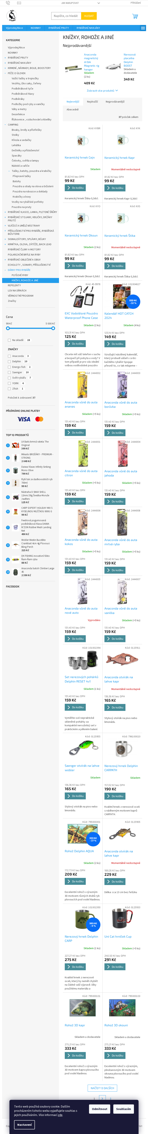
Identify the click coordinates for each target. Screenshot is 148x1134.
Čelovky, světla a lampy (25, 161)
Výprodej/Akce (16, 48)
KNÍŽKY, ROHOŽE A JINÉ (25, 280)
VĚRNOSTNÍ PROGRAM (20, 296)
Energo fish (21, 367)
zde (60, 1115)
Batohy (17, 181)
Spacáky (17, 156)
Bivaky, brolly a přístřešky (27, 130)
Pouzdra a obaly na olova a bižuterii (33, 186)
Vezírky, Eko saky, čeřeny (26, 83)
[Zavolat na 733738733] (11, 3)
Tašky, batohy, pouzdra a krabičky (31, 171)
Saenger (20, 372)
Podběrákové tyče (22, 89)
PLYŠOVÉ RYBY (20, 275)
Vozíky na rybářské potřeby (28, 202)
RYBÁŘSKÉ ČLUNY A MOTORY (24, 249)
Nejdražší (92, 102)
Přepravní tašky (22, 176)
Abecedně (73, 110)
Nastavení (24, 1125)
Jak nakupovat (70, 3)
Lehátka (16, 145)
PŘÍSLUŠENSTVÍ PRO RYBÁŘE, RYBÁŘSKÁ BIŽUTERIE (31, 232)
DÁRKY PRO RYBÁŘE (19, 270)
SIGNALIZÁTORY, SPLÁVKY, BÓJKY (27, 239)
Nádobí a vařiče (20, 166)
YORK (18, 383)
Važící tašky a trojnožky (25, 78)
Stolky (15, 135)
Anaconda (20, 356)
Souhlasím (123, 1109)
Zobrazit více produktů (100, 90)
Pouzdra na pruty (21, 207)
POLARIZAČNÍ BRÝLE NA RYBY (24, 255)
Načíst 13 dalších (102, 1088)
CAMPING (13, 125)
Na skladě (21, 340)
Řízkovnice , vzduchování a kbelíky (31, 120)
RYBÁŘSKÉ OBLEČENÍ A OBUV (24, 260)
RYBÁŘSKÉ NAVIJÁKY (19, 63)
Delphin (19, 361)
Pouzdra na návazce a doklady (30, 192)
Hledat (89, 15)
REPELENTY (14, 285)
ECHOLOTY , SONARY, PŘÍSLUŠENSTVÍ (29, 265)
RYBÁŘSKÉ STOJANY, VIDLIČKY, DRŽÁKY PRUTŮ (30, 218)
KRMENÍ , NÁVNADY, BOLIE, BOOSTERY (29, 68)
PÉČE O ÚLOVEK (17, 73)
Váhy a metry (19, 109)
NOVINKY (13, 53)
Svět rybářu (21, 378)
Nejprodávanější (115, 102)
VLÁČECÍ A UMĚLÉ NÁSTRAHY (24, 226)
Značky (12, 301)
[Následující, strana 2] (102, 1098)
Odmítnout (99, 1109)
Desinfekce (18, 114)
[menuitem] (14, 28)
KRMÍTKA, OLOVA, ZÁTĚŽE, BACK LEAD (29, 244)
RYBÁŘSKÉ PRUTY (18, 58)
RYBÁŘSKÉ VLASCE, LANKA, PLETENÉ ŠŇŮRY (32, 212)
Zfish (17, 389)
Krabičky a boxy (22, 197)
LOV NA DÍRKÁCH (17, 291)
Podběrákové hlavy (23, 94)
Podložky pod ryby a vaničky (28, 104)
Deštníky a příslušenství (25, 150)
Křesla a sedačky (21, 140)
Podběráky (18, 99)
